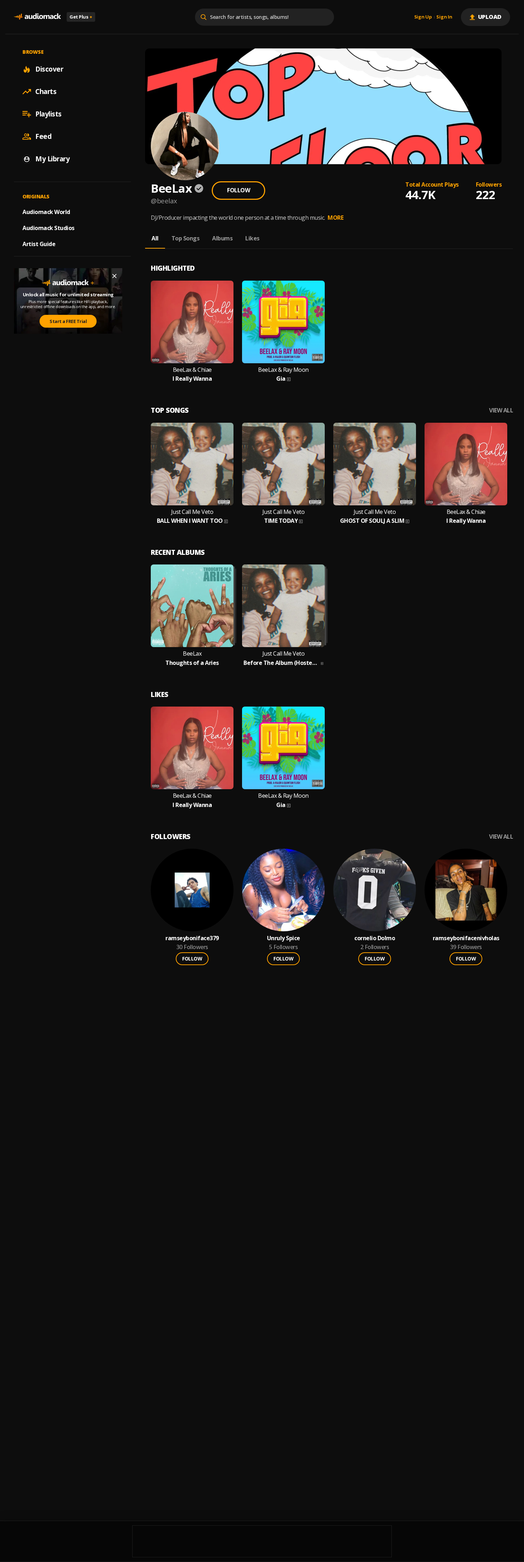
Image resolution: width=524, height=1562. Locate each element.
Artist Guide (38, 244)
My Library (52, 158)
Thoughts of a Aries (192, 663)
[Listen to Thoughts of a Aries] (192, 605)
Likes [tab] (252, 238)
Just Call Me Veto (192, 512)
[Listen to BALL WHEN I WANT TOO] (192, 464)
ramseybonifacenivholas (466, 938)
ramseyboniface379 (192, 938)
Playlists (48, 114)
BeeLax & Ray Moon (283, 370)
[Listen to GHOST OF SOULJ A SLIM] (374, 464)
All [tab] (155, 238)
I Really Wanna (192, 378)
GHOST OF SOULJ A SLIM (372, 521)
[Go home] (37, 17)
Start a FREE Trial (68, 321)
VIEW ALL (501, 410)
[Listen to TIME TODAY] (283, 464)
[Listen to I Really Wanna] (192, 322)
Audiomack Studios (48, 228)
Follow (238, 190)
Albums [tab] (222, 238)
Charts (45, 91)
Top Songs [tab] (185, 238)
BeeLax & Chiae (192, 370)
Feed (43, 136)
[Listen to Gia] (283, 322)
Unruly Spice (283, 938)
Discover (49, 69)
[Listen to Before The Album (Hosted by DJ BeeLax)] (283, 605)
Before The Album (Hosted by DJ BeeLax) (281, 663)
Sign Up (423, 17)
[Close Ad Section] (114, 276)
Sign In (444, 17)
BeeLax (192, 653)
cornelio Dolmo (374, 938)
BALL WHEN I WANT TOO (190, 521)
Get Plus (81, 17)
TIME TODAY (281, 521)
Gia (281, 378)
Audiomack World (46, 212)
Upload (490, 17)
